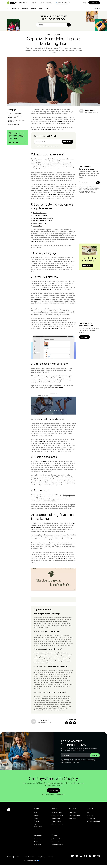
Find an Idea (15, 8)
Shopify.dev (72, 812)
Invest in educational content (42, 221)
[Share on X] (70, 722)
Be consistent (37, 226)
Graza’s (73, 523)
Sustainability (38, 839)
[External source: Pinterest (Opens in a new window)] (98, 856)
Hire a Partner (56, 818)
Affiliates (36, 821)
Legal (35, 824)
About (35, 812)
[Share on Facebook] (66, 722)
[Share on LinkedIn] (74, 722)
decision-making (53, 194)
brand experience (69, 495)
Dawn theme (59, 387)
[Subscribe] (69, 25)
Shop (88, 812)
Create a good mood (40, 223)
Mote (60, 121)
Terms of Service (29, 857)
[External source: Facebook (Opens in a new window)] (72, 856)
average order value (52, 328)
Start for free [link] (67, 141)
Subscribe (95, 755)
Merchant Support (57, 812)
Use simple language (39, 213)
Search (96, 8)
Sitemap (50, 857)
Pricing (42, 3)
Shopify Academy (57, 821)
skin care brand (40, 441)
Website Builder (56, 842)
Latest (40, 8)
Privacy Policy (91, 192)
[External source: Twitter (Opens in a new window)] (77, 856)
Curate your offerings (40, 215)
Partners (36, 818)
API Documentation (75, 815)
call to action (35, 527)
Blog (8, 8)
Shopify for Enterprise (93, 821)
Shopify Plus (91, 818)
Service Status (38, 827)
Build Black (37, 842)
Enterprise (49, 3)
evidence (46, 461)
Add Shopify (84, 337)
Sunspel (53, 475)
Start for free (94, 3)
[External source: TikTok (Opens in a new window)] (90, 856)
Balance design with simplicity (43, 218)
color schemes (63, 558)
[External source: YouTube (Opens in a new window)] (81, 856)
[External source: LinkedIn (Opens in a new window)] (94, 856)
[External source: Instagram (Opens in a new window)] (85, 856)
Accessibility (37, 844)
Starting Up (25, 8)
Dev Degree (72, 818)
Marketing (33, 8)
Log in (84, 3)
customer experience (49, 129)
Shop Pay (90, 815)
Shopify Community (57, 824)
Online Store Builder (57, 839)
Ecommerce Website (58, 844)
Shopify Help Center (58, 815)
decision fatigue (46, 289)
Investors (36, 815)
